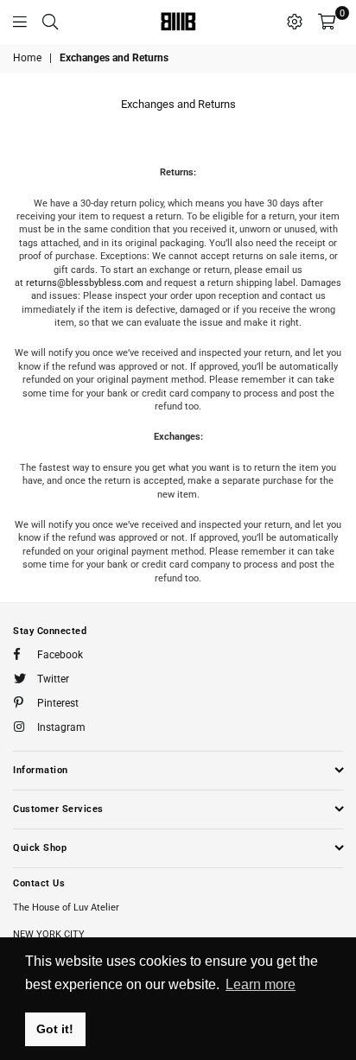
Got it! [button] (54, 1029)
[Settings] (294, 22)
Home (27, 58)
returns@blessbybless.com (84, 283)
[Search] (50, 22)
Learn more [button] (261, 984)
